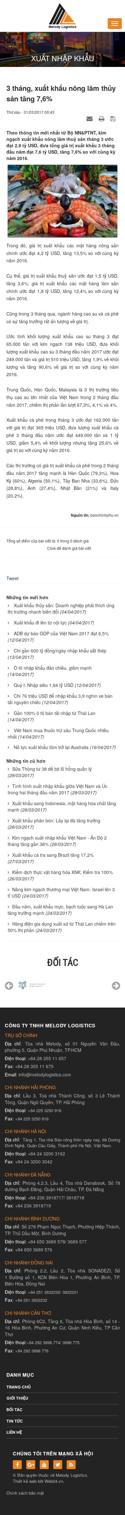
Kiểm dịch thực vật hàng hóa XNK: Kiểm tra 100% (62, 872)
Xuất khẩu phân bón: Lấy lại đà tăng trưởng (56, 820)
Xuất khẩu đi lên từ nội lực (40, 622)
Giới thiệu (17, 1398)
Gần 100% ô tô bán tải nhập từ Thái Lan (55, 713)
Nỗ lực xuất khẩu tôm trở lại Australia (51, 747)
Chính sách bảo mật (25, 1493)
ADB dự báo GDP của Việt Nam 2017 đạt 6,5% (61, 633)
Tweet (12, 578)
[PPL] (90, 987)
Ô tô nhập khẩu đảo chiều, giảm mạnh (53, 668)
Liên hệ (14, 1432)
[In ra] (102, 118)
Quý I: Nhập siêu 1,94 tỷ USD (43, 685)
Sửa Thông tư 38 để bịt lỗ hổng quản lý (52, 769)
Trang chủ (18, 1387)
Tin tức (14, 1421)
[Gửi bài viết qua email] (90, 118)
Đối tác (14, 1409)
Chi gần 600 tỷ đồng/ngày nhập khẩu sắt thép (60, 650)
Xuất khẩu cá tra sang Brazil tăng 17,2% (53, 855)
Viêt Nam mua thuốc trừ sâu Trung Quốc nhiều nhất (58, 733)
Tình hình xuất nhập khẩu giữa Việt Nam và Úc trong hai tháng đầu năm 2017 (57, 789)
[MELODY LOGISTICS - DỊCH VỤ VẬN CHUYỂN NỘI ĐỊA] (62, 15)
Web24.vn (54, 1481)
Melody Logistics (71, 1475)
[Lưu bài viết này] (113, 118)
